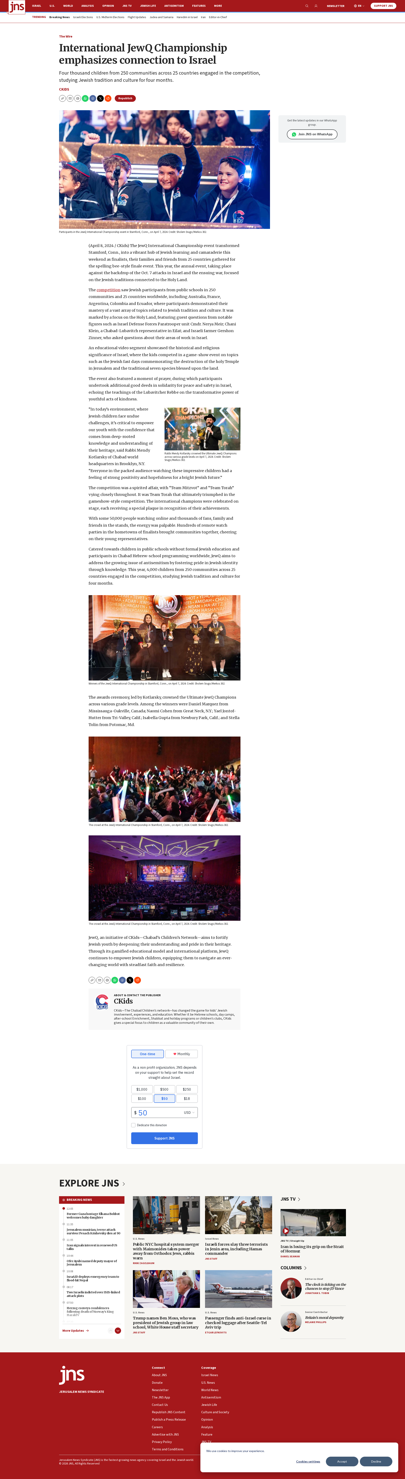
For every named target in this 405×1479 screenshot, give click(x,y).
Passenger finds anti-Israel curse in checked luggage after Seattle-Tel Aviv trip (238, 1323)
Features (199, 6)
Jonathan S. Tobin (317, 1293)
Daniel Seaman (290, 1256)
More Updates (73, 1331)
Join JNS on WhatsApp (315, 134)
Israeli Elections (83, 17)
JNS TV (127, 6)
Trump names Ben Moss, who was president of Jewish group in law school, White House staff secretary (165, 1323)
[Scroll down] (118, 1330)
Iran (203, 17)
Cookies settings (308, 1461)
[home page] (17, 7)
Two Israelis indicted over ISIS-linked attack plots (93, 1294)
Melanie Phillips (315, 1322)
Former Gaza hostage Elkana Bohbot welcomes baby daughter (93, 1215)
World (68, 6)
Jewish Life (148, 6)
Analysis (87, 6)
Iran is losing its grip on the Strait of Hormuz (312, 1249)
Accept (342, 1461)
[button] (77, 98)
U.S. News (138, 1239)
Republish (125, 98)
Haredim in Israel (187, 17)
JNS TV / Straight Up (292, 1241)
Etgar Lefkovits (216, 1332)
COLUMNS (292, 1267)
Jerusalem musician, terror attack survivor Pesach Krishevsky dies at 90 (93, 1231)
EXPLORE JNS (90, 1183)
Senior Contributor (316, 1312)
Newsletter (335, 6)
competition (108, 289)
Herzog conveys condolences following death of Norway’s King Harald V (90, 1311)
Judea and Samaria (161, 17)
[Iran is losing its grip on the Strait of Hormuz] (313, 1222)
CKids (64, 89)
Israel (36, 6)
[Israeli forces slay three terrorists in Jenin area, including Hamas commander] (238, 1215)
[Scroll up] (111, 1330)
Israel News (212, 1239)
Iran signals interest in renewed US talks (92, 1247)
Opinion (108, 6)
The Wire (65, 36)
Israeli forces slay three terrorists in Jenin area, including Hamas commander (236, 1249)
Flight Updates (137, 17)
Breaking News (79, 1199)
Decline (376, 1461)
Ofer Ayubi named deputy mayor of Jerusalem (92, 1263)
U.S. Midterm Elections (110, 17)
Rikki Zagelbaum (143, 1263)
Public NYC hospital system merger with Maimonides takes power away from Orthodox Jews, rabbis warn (166, 1251)
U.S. (52, 6)
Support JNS (383, 6)
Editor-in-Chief (218, 17)
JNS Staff (211, 1259)
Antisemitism (174, 6)
